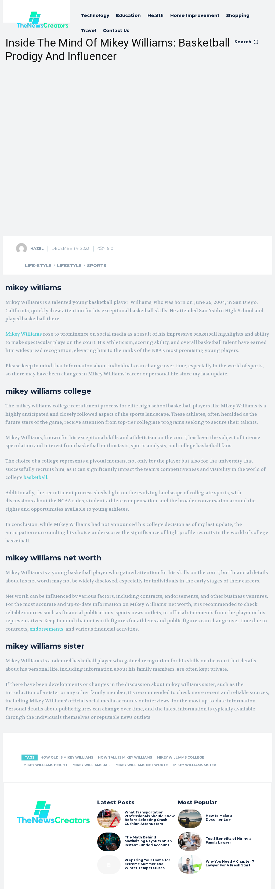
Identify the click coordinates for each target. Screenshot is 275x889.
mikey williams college (180, 757)
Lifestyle (69, 266)
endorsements (46, 629)
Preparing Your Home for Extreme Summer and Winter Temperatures (147, 864)
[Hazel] (23, 248)
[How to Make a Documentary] (189, 818)
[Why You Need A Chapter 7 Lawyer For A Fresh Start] (189, 864)
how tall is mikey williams (125, 757)
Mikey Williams (23, 334)
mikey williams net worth (141, 765)
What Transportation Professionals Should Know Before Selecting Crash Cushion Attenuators (150, 818)
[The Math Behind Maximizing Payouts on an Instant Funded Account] (109, 842)
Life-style (38, 266)
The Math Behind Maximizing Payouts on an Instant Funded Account (148, 841)
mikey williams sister (194, 765)
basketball (35, 477)
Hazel (37, 248)
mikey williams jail (92, 765)
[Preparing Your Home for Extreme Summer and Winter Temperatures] (109, 864)
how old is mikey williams (67, 757)
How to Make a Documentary (219, 818)
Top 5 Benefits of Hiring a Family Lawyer (228, 840)
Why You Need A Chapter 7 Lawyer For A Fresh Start (230, 863)
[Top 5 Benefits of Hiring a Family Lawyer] (189, 841)
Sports (96, 266)
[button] (246, 42)
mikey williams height (45, 765)
